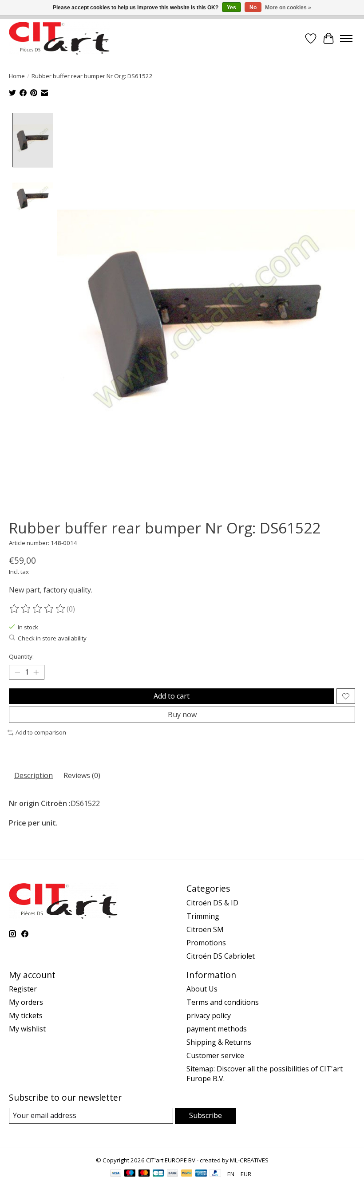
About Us (202, 989)
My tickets (26, 1015)
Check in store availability (52, 638)
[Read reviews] (38, 609)
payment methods (216, 1029)
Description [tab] (33, 775)
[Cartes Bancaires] (158, 1173)
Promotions (206, 943)
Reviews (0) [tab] (81, 775)
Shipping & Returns (218, 1042)
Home (17, 76)
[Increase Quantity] (36, 672)
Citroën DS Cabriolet (220, 956)
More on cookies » (288, 7)
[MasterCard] (144, 1173)
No (253, 7)
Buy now (182, 714)
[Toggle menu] (346, 38)
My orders (26, 1002)
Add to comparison (41, 732)
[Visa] (116, 1173)
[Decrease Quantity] (17, 672)
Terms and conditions (222, 1002)
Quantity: (21, 656)
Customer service (215, 1055)
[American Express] (201, 1173)
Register (23, 989)
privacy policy (208, 1015)
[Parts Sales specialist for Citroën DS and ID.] (59, 38)
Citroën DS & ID (212, 903)
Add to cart (172, 696)
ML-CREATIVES (249, 1160)
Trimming (202, 916)
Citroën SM (205, 929)
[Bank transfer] (172, 1173)
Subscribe (205, 1115)
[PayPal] (187, 1173)
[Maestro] (130, 1173)
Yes (231, 7)
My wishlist (27, 1029)
